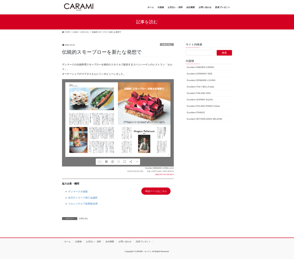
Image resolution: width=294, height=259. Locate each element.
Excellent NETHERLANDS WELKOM (204, 119)
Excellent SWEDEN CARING (200, 67)
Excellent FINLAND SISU (199, 93)
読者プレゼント (143, 241)
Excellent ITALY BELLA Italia (200, 86)
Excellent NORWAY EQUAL (200, 99)
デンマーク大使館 (78, 191)
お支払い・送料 (93, 241)
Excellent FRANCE (196, 112)
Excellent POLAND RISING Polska (203, 106)
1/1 (99, 162)
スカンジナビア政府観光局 (83, 203)
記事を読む (167, 44)
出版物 (78, 241)
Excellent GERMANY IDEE (199, 73)
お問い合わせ (125, 241)
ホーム (67, 241)
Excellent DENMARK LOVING (201, 80)
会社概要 (110, 241)
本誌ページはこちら (156, 191)
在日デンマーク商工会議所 (83, 197)
